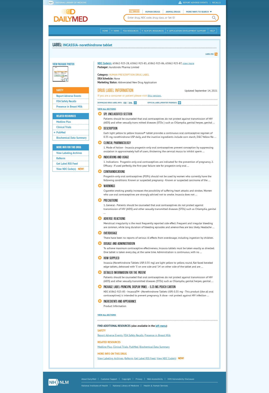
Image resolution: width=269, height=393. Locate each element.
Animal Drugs (173, 11)
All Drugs (134, 11)
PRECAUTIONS (111, 200)
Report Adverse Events (68, 96)
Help (212, 30)
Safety (59, 90)
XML (130, 103)
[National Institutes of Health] (52, 2)
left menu (161, 326)
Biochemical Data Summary (71, 137)
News (116, 30)
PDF (125, 103)
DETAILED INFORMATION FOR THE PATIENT (125, 272)
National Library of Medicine (71, 2)
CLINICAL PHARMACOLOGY (117, 143)
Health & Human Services (156, 385)
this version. (154, 95)
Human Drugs (152, 11)
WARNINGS (109, 186)
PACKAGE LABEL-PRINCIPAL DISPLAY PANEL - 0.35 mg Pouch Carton (139, 287)
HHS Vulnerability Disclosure (181, 379)
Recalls (216, 2)
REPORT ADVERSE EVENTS (195, 2)
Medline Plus (63, 121)
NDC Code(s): (105, 63)
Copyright (126, 379)
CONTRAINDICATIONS (114, 172)
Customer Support (109, 379)
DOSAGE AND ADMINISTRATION (119, 243)
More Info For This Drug (68, 147)
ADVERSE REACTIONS (114, 218)
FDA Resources (130, 30)
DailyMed (71, 15)
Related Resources (66, 116)
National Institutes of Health (94, 385)
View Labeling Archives (69, 153)
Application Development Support (187, 30)
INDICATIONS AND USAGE (116, 157)
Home (105, 30)
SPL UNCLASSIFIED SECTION (118, 114)
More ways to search (197, 11)
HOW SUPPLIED (111, 258)
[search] (214, 18)
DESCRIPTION (110, 128)
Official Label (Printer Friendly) (162, 102)
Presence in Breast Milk (69, 106)
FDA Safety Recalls (66, 101)
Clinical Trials (63, 127)
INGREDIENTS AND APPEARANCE (120, 301)
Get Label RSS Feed (67, 163)
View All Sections (107, 109)
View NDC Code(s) (70, 169)
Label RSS (210, 54)
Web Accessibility (155, 379)
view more (188, 63)
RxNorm (60, 158)
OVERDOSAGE (110, 233)
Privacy (139, 379)
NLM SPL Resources (154, 30)
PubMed (61, 132)
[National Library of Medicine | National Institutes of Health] (58, 382)
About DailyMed (88, 379)
